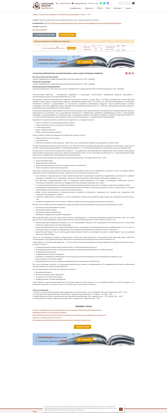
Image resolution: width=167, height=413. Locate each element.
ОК (121, 409)
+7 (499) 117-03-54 (64, 3)
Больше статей (82, 327)
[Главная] (43, 6)
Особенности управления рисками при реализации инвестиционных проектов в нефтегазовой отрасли (67, 310)
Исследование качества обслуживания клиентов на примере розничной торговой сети (62, 320)
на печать (126, 73)
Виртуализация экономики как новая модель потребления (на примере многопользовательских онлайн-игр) (69, 315)
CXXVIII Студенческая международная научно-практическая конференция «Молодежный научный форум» (82, 23)
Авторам (117, 8)
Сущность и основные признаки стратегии (47, 317)
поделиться (132, 73)
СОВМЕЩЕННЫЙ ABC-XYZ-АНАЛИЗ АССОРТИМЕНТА (50, 312)
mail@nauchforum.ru (80, 3)
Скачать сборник (67, 35)
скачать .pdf (129, 73)
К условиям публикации (44, 35)
